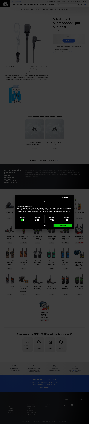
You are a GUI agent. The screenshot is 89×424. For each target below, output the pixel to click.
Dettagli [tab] (44, 201)
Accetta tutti (63, 225)
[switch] (37, 220)
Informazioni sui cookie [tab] (64, 201)
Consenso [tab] (25, 201)
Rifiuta (44, 225)
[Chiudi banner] (71, 197)
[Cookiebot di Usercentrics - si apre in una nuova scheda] (63, 197)
